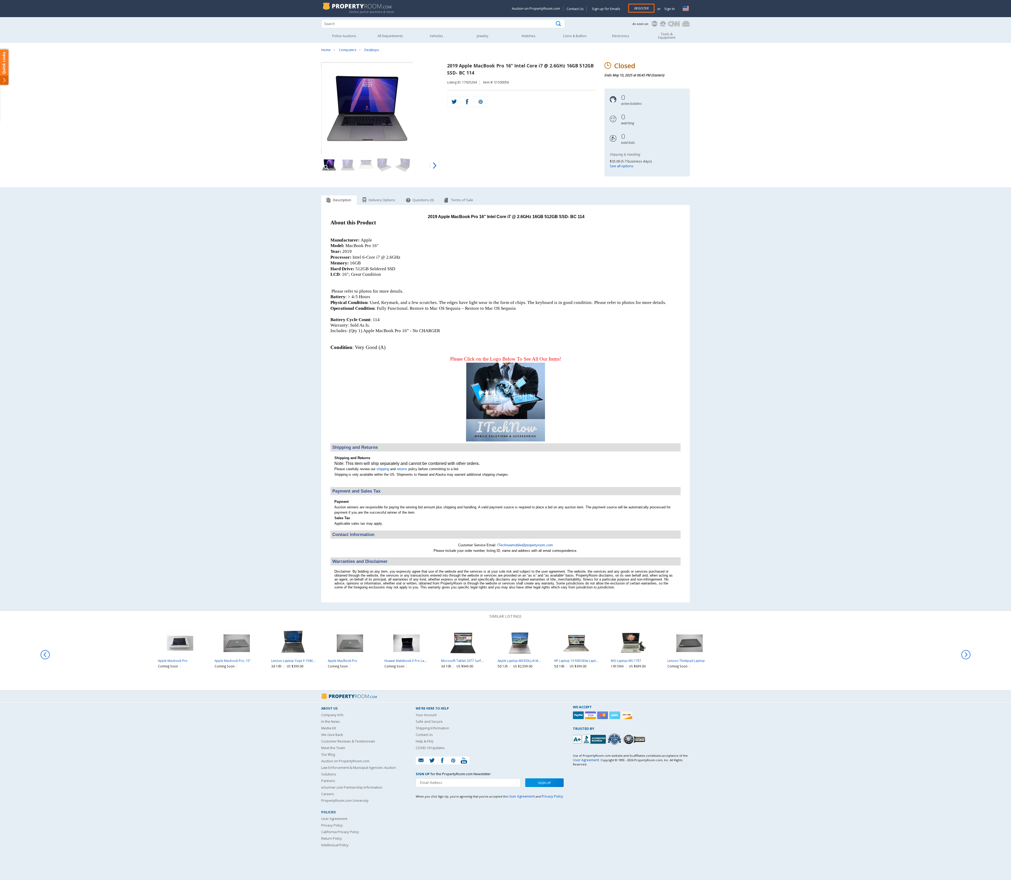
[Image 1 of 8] (379, 108)
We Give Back (332, 734)
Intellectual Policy (335, 845)
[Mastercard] (603, 715)
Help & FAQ (424, 741)
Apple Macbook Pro (172, 660)
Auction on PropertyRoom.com (536, 8)
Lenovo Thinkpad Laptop (686, 660)
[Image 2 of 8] (347, 165)
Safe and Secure (429, 721)
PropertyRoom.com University (345, 800)
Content (5, 66)
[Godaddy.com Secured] (635, 739)
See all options (621, 166)
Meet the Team (333, 747)
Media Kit (328, 728)
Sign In (669, 8)
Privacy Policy (332, 825)
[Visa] (591, 715)
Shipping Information (432, 728)
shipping (382, 469)
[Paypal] (579, 715)
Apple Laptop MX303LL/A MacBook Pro (527, 660)
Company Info (332, 714)
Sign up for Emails (606, 8)
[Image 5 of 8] (403, 165)
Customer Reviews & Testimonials (348, 741)
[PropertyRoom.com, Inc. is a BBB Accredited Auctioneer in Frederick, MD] (590, 738)
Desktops (371, 50)
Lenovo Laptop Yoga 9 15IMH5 (293, 660)
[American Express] (615, 715)
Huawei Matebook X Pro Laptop (408, 660)
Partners (328, 780)
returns (402, 469)
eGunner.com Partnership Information (351, 787)
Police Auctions (344, 35)
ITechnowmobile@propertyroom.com (525, 545)
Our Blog (328, 754)
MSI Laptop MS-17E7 (626, 660)
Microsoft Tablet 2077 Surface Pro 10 (469, 660)
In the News (330, 721)
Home (326, 50)
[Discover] (627, 715)
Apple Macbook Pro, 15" (233, 660)
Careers (327, 793)
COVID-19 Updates (430, 747)
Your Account (426, 714)
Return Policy (331, 838)
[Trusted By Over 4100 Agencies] (615, 739)
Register (641, 8)
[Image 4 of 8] (384, 165)
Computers (347, 50)
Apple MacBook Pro (342, 660)
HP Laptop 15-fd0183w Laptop (577, 660)
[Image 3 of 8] (366, 165)
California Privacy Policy (340, 831)
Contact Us (575, 8)
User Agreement (334, 818)
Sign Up (544, 782)
